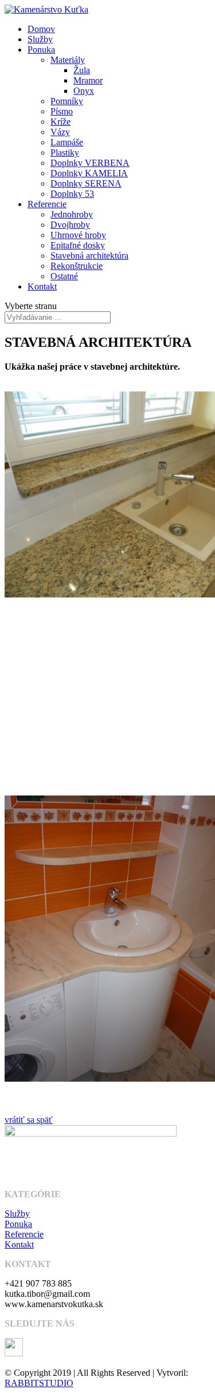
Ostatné (64, 276)
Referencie (47, 204)
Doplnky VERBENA (90, 163)
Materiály (67, 60)
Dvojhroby (70, 224)
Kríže (60, 121)
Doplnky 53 (72, 194)
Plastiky (64, 152)
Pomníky (66, 101)
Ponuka (41, 49)
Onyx (83, 91)
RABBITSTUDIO (39, 1383)
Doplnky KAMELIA (89, 173)
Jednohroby (71, 214)
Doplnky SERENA (86, 183)
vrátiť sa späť (29, 1120)
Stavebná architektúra (89, 255)
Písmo (61, 111)
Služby (40, 39)
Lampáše (66, 142)
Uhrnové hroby (78, 235)
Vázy (60, 132)
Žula (81, 70)
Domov (41, 29)
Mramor (88, 80)
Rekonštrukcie (76, 266)
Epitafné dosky (77, 245)
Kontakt (42, 286)
